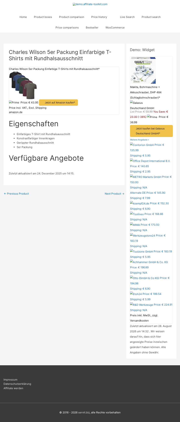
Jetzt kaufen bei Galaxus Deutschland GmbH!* (150, 131)
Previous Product (16, 193)
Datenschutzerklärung (17, 383)
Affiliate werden (13, 388)
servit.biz (84, 412)
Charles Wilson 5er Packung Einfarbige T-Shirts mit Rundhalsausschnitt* (54, 69)
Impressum (10, 379)
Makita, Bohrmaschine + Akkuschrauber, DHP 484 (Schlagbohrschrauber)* (146, 92)
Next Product (114, 193)
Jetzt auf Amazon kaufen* (60, 102)
